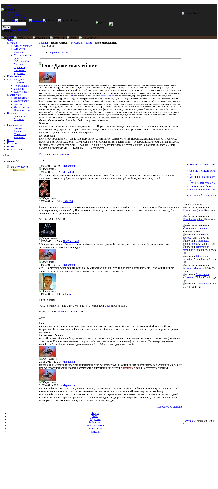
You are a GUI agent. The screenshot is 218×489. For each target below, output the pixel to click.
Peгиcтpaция (14, 149)
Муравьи (12, 42)
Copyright (188, 420)
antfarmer (68, 294)
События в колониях (20, 136)
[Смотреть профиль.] (47, 82)
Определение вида (59, 52)
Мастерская (14, 94)
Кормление (20, 91)
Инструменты (22, 107)
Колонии (12, 143)
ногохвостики (107, 95)
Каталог (12, 113)
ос (74, 311)
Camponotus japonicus (195, 228)
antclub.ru (19, 116)
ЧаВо (10, 39)
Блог (89, 42)
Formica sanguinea (193, 210)
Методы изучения (19, 66)
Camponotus (202, 283)
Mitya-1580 (69, 172)
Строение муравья (19, 50)
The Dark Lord (71, 241)
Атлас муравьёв (23, 45)
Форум (12, 5)
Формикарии (21, 85)
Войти (11, 146)
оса (108, 305)
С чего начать (22, 82)
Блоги (17, 131)
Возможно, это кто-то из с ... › (56, 154)
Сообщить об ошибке (169, 406)
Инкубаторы (21, 97)
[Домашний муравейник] (36, 20)
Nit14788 (68, 201)
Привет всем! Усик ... (201, 185)
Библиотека (14, 76)
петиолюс (62, 311)
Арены (18, 104)
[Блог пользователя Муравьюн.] (47, 160)
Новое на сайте (16, 125)
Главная (43, 42)
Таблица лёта (21, 61)
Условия (19, 88)
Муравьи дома (15, 79)
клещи (70, 95)
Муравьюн (77, 42)
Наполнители (22, 110)
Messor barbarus (192, 268)
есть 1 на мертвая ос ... (202, 182)
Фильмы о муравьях (20, 72)
